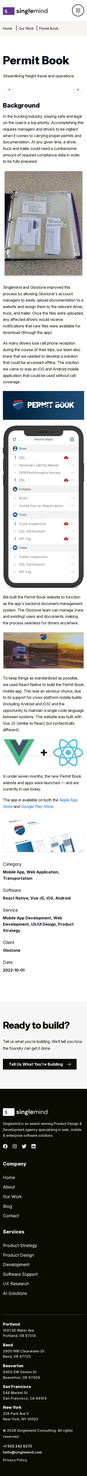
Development (16, 1264)
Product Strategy (20, 1245)
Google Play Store (37, 806)
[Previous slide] (9, 89)
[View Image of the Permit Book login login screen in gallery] (43, 650)
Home (8, 28)
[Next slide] (77, 89)
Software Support (20, 1274)
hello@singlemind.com (22, 1452)
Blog (7, 1206)
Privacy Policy (15, 1460)
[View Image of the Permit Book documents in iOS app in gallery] (43, 507)
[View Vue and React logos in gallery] (43, 753)
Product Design (18, 1255)
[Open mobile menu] (78, 10)
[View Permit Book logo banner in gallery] (43, 405)
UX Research (16, 1283)
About (9, 1186)
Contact (11, 1215)
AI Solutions (15, 1293)
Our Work (26, 28)
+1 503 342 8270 (17, 1446)
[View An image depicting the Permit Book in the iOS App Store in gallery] (43, 834)
